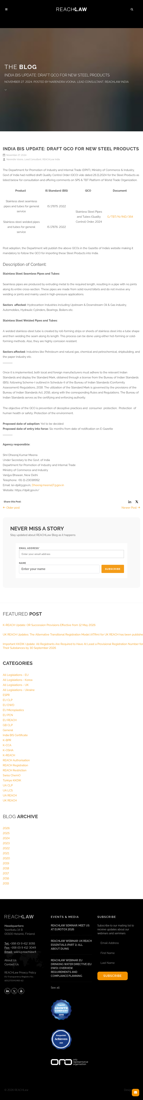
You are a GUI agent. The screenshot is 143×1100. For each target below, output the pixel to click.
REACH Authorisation (16, 760)
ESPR (6, 695)
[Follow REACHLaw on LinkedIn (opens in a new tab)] (7, 991)
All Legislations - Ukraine (19, 690)
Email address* (29, 548)
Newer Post (129, 507)
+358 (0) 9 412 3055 (22, 943)
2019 (6, 863)
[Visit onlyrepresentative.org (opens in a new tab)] (69, 1057)
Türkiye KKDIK (12, 780)
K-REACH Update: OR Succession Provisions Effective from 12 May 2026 (49, 625)
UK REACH (10, 800)
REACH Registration (15, 765)
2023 (6, 843)
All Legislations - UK (16, 685)
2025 (6, 833)
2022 (6, 848)
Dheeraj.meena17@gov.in (48, 485)
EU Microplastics (13, 710)
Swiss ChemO (11, 775)
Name (22, 563)
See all (55, 987)
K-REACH (9, 755)
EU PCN (8, 715)
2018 (6, 868)
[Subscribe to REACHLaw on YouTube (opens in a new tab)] (21, 991)
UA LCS (8, 790)
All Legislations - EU (15, 675)
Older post (13, 507)
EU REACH (10, 720)
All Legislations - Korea (17, 680)
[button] (132, 8)
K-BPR (7, 740)
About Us (10, 960)
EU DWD (8, 705)
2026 (6, 828)
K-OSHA (8, 750)
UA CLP (8, 785)
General (8, 730)
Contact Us (11, 964)
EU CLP (7, 700)
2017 (6, 873)
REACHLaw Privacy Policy (20, 972)
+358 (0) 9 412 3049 (23, 947)
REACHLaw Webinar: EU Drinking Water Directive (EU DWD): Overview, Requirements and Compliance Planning (71, 968)
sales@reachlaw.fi (25, 952)
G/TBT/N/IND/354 (120, 216)
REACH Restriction (14, 770)
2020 (6, 858)
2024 (6, 838)
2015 (6, 883)
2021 (6, 853)
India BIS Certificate (15, 735)
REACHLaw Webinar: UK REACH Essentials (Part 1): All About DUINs (71, 944)
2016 (6, 878)
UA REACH (10, 795)
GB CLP (8, 725)
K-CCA (7, 745)
